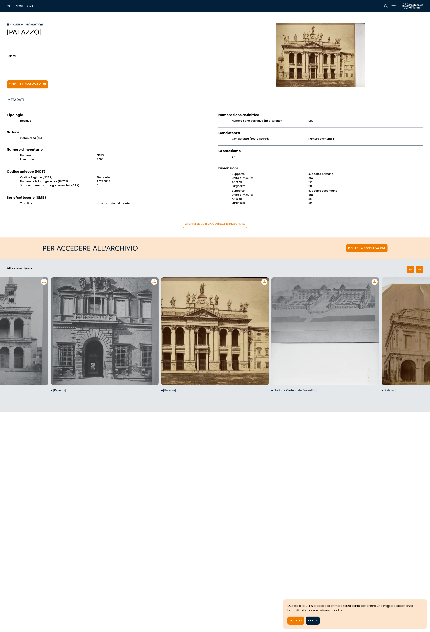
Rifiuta (313, 620)
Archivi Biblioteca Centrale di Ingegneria (215, 224)
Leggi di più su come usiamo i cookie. (315, 610)
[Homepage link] (412, 6)
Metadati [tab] (15, 99)
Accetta (295, 620)
